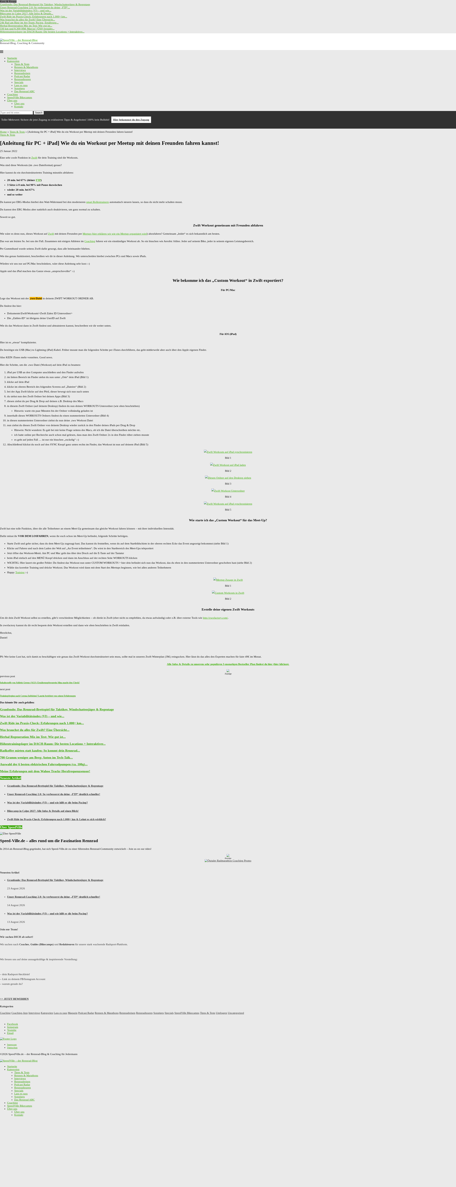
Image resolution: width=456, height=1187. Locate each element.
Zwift (34, 157)
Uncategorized (236, 1013)
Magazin (72, 1013)
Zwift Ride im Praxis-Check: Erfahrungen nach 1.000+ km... (33, 16)
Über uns (12, 100)
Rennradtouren (22, 79)
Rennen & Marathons (26, 67)
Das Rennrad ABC (24, 91)
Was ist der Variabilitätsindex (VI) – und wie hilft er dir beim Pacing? (47, 802)
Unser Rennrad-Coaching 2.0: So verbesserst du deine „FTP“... (35, 7)
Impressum (12, 1044)
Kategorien (13, 61)
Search (38, 112)
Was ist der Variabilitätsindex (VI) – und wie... (25, 10)
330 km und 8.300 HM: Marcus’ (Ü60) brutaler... (27, 28)
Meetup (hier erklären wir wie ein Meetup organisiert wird (115, 233)
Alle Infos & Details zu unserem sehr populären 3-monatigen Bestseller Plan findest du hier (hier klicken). (228, 664)
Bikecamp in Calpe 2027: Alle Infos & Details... (26, 13)
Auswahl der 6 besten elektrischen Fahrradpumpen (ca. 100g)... (44, 764)
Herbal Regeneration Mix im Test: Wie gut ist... (26, 25)
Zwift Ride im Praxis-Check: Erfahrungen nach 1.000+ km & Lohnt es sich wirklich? (56, 819)
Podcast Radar (22, 76)
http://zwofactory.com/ (215, 617)
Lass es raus (21, 85)
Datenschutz (12, 1047)
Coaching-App (19, 1013)
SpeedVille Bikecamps (19, 97)
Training (20, 572)
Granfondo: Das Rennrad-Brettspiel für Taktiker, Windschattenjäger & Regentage (45, 4)
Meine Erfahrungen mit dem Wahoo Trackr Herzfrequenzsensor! (45, 771)
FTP (38, 180)
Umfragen (221, 1013)
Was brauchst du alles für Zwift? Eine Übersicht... (27, 19)
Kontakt (18, 106)
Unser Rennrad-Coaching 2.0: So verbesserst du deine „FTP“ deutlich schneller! (53, 794)
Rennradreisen (22, 73)
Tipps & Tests (21, 64)
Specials (18, 82)
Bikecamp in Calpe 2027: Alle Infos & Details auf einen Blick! (43, 811)
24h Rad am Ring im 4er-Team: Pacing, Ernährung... (29, 22)
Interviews (20, 70)
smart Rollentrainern (97, 202)
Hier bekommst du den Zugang (131, 119)
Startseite (12, 58)
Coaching (12, 94)
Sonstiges (19, 88)
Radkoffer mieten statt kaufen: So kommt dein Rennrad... (40, 750)
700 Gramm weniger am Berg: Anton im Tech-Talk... (36, 757)
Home (3, 131)
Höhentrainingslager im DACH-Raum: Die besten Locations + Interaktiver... (42, 31)
